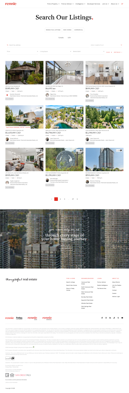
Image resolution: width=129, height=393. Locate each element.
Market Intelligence (102, 285)
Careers (114, 293)
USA (69, 38)
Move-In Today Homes (70, 289)
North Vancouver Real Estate (87, 288)
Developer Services (93, 4)
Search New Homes (71, 285)
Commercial (78, 30)
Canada (61, 38)
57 (73, 199)
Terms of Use (15, 366)
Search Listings (70, 282)
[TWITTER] (118, 318)
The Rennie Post (101, 288)
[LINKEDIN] (110, 318)
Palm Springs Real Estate (86, 307)
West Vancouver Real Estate (87, 292)
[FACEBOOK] (102, 318)
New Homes (67, 30)
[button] (64, 248)
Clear (108, 52)
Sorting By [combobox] (117, 52)
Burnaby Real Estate (86, 297)
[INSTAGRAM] (106, 318)
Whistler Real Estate (86, 303)
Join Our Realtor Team (116, 286)
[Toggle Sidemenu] (122, 4)
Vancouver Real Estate (85, 283)
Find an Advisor (101, 282)
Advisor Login (116, 296)
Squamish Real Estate (87, 300)
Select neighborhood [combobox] (97, 45)
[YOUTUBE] (122, 318)
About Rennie (116, 282)
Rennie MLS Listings (53, 30)
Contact (114, 290)
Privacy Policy (8, 366)
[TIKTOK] (114, 318)
